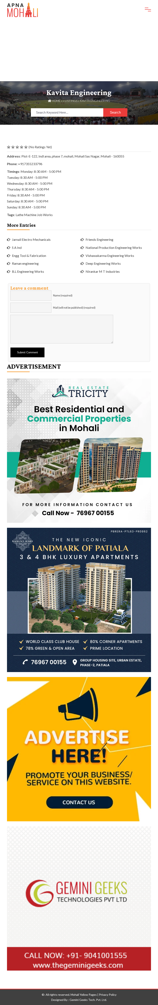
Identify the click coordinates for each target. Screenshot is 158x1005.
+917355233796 (30, 164)
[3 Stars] (17, 147)
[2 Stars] (13, 147)
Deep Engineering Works (103, 263)
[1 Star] (8, 147)
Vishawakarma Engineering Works (110, 255)
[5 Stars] (26, 147)
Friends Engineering (99, 239)
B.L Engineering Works (28, 271)
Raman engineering (25, 263)
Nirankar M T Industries (103, 271)
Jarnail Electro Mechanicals (31, 239)
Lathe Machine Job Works (34, 215)
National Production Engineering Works (114, 247)
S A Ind (17, 247)
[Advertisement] (79, 50)
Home (55, 100)
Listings (71, 100)
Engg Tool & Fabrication (29, 255)
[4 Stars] (21, 147)
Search (115, 112)
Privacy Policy (107, 994)
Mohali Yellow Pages (84, 994)
